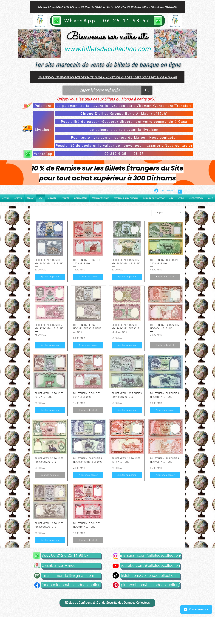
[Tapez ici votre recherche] (146, 90)
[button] (179, 191)
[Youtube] (115, 565)
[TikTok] (116, 575)
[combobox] (167, 213)
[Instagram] (115, 556)
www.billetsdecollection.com (107, 49)
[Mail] (37, 576)
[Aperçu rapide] (49, 238)
